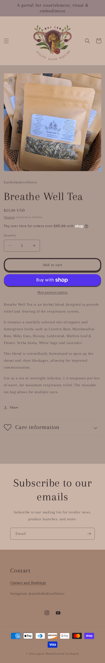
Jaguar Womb (45, 653)
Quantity (10, 235)
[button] (6, 41)
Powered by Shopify (66, 653)
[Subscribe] (89, 534)
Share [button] (14, 407)
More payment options (52, 292)
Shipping (9, 217)
